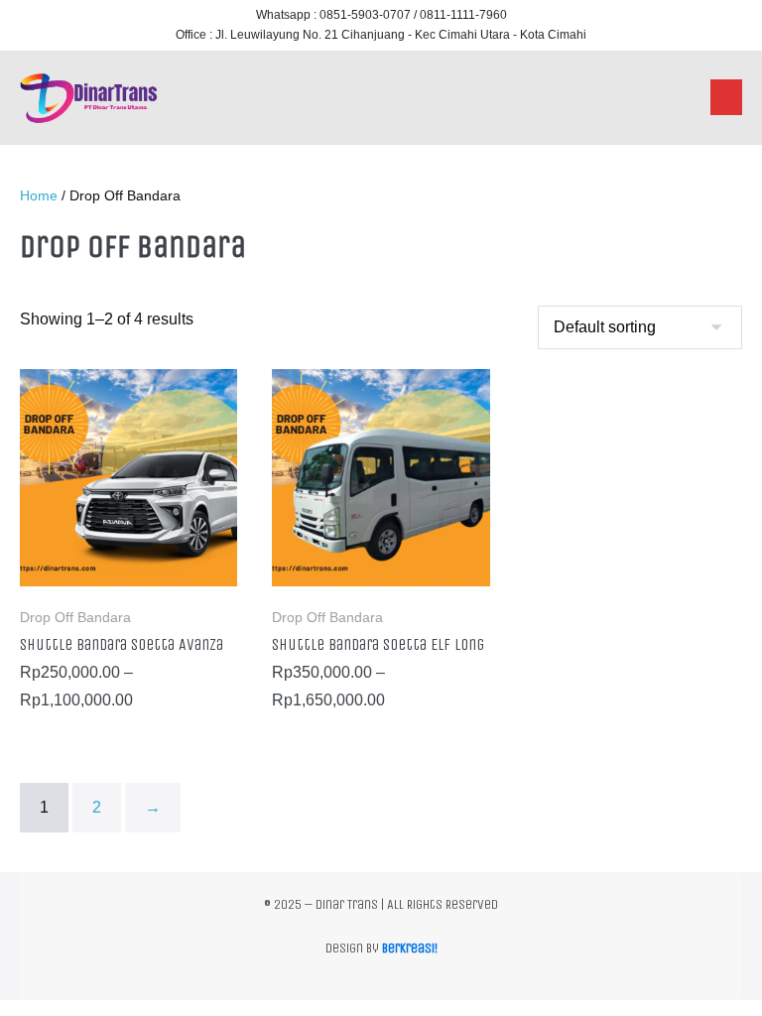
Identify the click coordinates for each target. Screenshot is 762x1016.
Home (39, 195)
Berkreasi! (410, 948)
